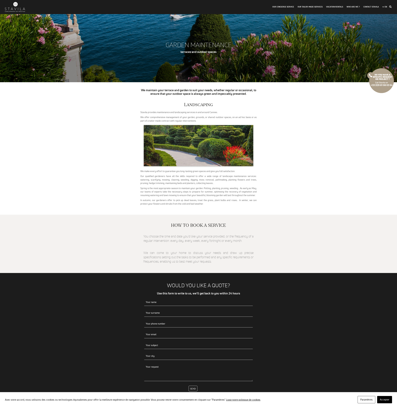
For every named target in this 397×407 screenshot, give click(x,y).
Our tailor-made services (310, 7)
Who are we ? (353, 7)
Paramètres (366, 399)
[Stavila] (15, 7)
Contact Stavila (371, 7)
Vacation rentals (334, 7)
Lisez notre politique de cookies (243, 399)
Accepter (384, 399)
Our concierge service (283, 7)
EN (386, 7)
